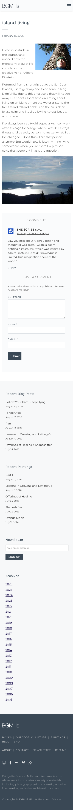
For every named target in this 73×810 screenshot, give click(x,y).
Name (12, 324)
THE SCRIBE (26, 229)
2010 (8, 672)
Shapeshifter (13, 507)
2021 (8, 611)
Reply (12, 268)
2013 (8, 655)
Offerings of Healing (18, 496)
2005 (9, 699)
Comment (14, 297)
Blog (6, 741)
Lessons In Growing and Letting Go (28, 434)
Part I (9, 423)
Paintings (58, 737)
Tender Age (13, 412)
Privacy (56, 799)
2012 (8, 661)
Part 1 (9, 475)
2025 (8, 589)
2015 (8, 644)
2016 (8, 639)
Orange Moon (14, 517)
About (7, 750)
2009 (9, 677)
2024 (9, 595)
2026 (8, 584)
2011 (8, 666)
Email (13, 339)
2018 (8, 628)
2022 (8, 606)
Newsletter (42, 750)
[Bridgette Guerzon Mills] (10, 5)
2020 (9, 617)
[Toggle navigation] (67, 6)
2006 (9, 694)
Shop (17, 741)
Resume (60, 750)
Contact (22, 750)
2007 (9, 688)
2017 (8, 633)
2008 (9, 683)
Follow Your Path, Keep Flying (25, 402)
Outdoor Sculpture (31, 737)
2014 (8, 650)
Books (7, 737)
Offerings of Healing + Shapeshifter (28, 445)
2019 (8, 622)
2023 (8, 600)
